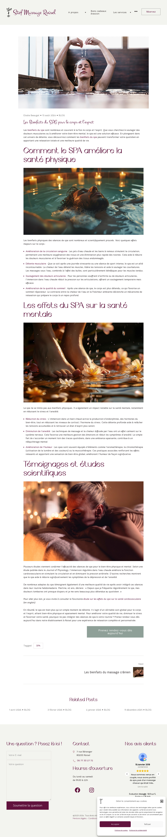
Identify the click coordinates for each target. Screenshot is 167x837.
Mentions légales (80, 818)
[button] (161, 801)
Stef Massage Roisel (34, 12)
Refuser (147, 824)
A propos (73, 12)
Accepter (115, 824)
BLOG (62, 115)
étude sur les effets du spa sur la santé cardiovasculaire (112, 599)
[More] (136, 11)
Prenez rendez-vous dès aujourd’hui (115, 632)
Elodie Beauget (31, 115)
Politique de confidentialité (138, 830)
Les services (120, 12)
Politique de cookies (121, 830)
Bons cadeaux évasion (98, 12)
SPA (38, 645)
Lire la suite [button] (143, 787)
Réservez (151, 11)
